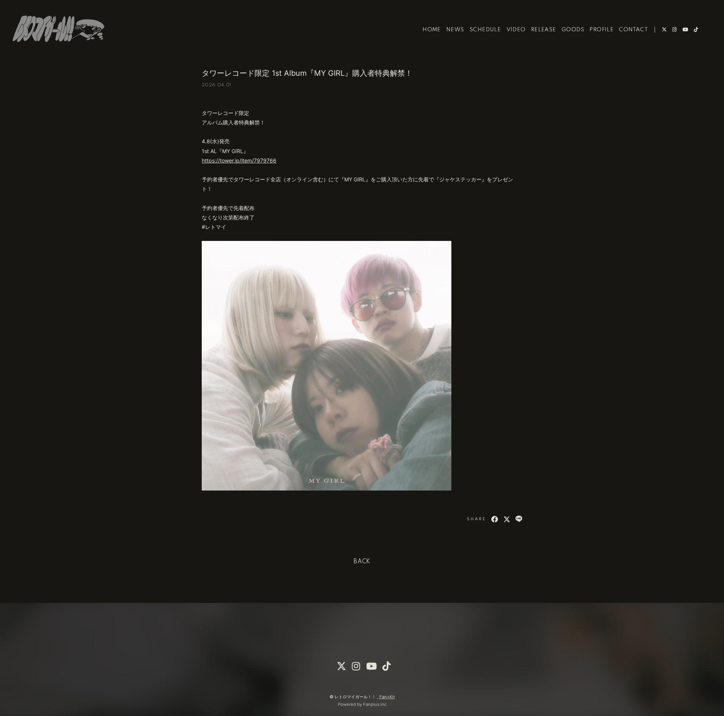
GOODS (572, 29)
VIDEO (516, 29)
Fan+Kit (387, 696)
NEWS (455, 29)
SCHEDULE (485, 29)
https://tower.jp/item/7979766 (239, 160)
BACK (362, 562)
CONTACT (633, 29)
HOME (431, 29)
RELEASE (543, 29)
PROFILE (601, 29)
